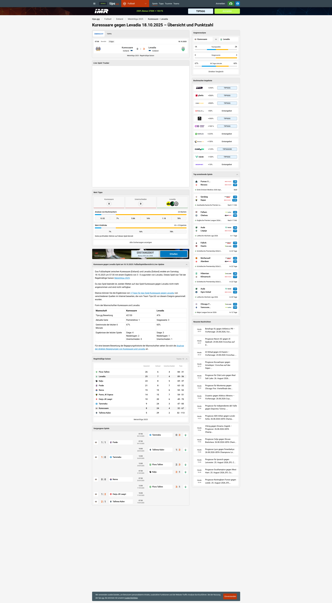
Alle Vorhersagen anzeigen (141, 242)
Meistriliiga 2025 (122, 278)
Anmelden (220, 3)
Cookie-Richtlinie (131, 598)
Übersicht (98, 34)
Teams (176, 4)
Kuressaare (127, 47)
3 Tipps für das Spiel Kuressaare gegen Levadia (152, 293)
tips (114, 3)
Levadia (152, 47)
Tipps (161, 4)
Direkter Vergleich (216, 72)
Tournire (168, 4)
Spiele (155, 4)
